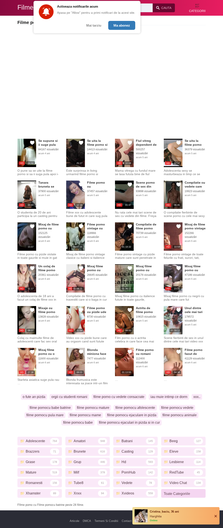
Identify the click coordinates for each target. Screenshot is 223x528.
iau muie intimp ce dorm (168, 397)
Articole (74, 521)
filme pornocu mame (85, 415)
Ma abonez (121, 25)
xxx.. (196, 397)
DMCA (87, 521)
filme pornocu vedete (177, 408)
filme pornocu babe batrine (50, 408)
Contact (127, 521)
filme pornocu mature (93, 408)
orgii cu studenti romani (69, 397)
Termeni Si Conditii (106, 521)
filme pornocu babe (78, 422)
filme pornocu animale (179, 415)
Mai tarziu (93, 25)
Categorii (197, 11)
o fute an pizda (34, 397)
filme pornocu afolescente (135, 408)
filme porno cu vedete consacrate (118, 397)
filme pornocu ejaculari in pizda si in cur (129, 422)
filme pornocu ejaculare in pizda (131, 415)
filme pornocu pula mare (45, 415)
